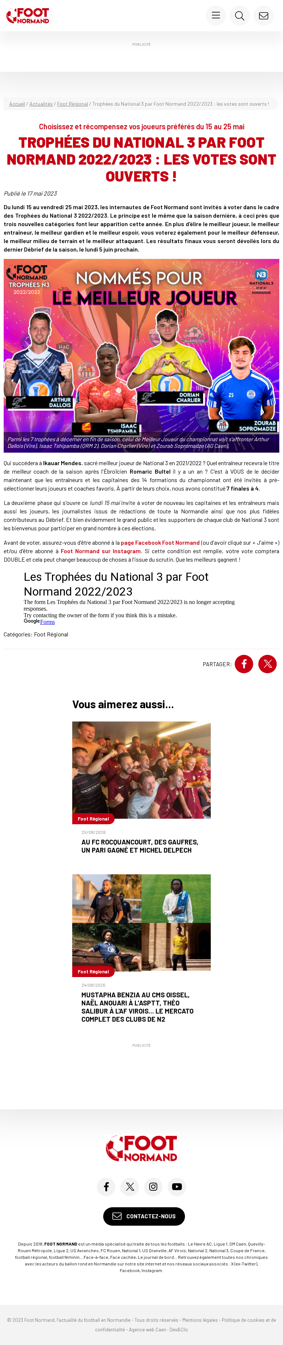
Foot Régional (72, 104)
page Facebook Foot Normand (160, 542)
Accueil (17, 104)
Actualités (41, 104)
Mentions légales (200, 1320)
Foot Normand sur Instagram (101, 550)
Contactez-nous (150, 1216)
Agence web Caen (147, 1329)
